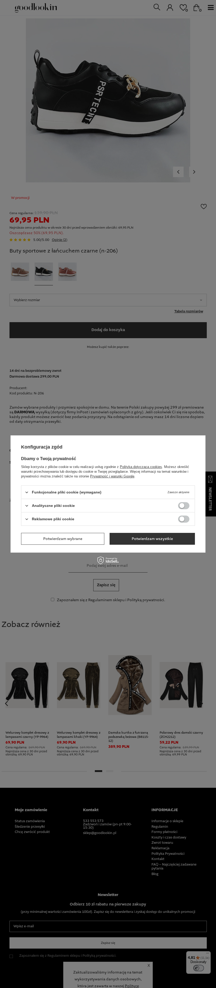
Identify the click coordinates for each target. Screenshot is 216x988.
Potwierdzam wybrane (62, 538)
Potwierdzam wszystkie (152, 538)
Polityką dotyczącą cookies (141, 467)
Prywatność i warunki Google (112, 476)
